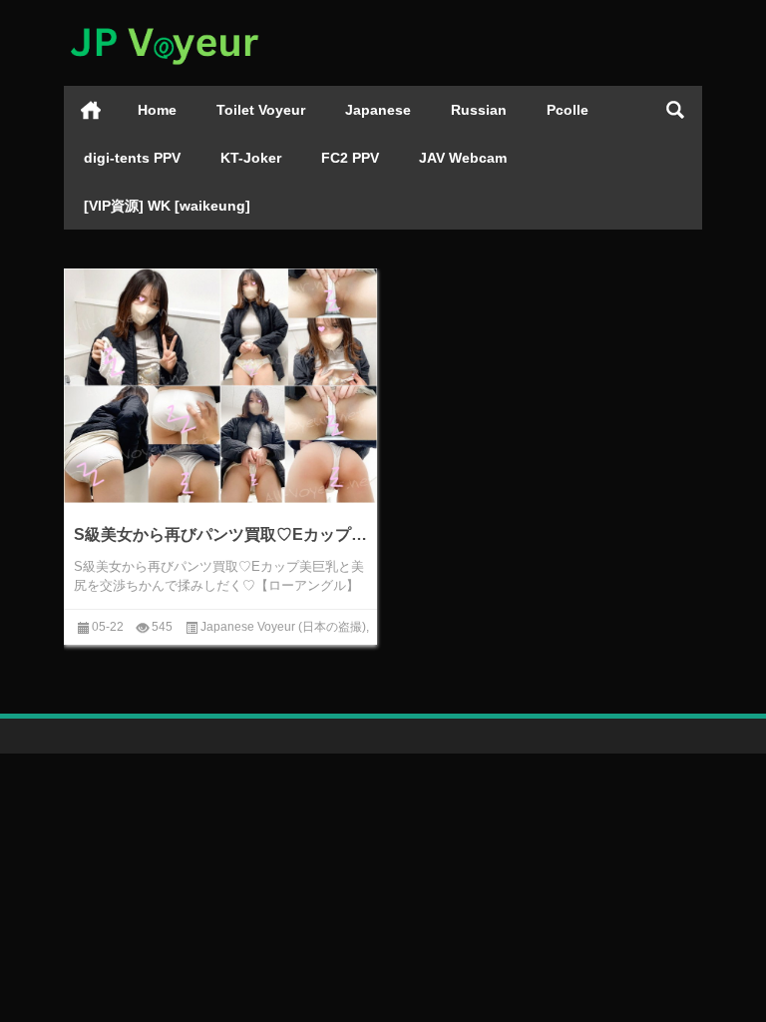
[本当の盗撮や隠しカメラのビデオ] (163, 26)
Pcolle (567, 110)
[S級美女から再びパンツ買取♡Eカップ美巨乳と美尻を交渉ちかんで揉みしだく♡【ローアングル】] (220, 386)
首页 (91, 110)
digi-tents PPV (132, 158)
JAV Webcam (463, 158)
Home (157, 110)
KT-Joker (250, 158)
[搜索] (675, 110)
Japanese (378, 110)
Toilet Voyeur (260, 110)
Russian (479, 110)
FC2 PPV (350, 158)
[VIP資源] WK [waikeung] (167, 206)
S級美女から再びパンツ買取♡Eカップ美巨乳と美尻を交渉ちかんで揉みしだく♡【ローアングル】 (220, 534)
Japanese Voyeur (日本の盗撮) (283, 627)
